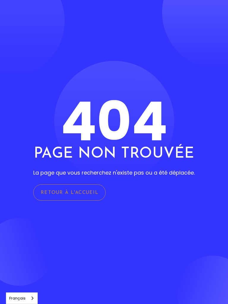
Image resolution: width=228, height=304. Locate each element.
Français (17, 298)
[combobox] (22, 298)
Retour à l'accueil (69, 192)
